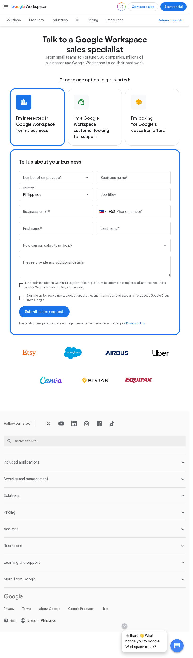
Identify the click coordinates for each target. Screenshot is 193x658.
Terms (26, 609)
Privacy (9, 609)
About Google (49, 609)
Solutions (13, 20)
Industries (60, 20)
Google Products (81, 609)
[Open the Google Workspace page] (29, 6)
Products (36, 20)
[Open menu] (5, 6)
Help (105, 609)
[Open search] (121, 6)
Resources (115, 20)
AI (77, 20)
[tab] (37, 117)
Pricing (93, 20)
